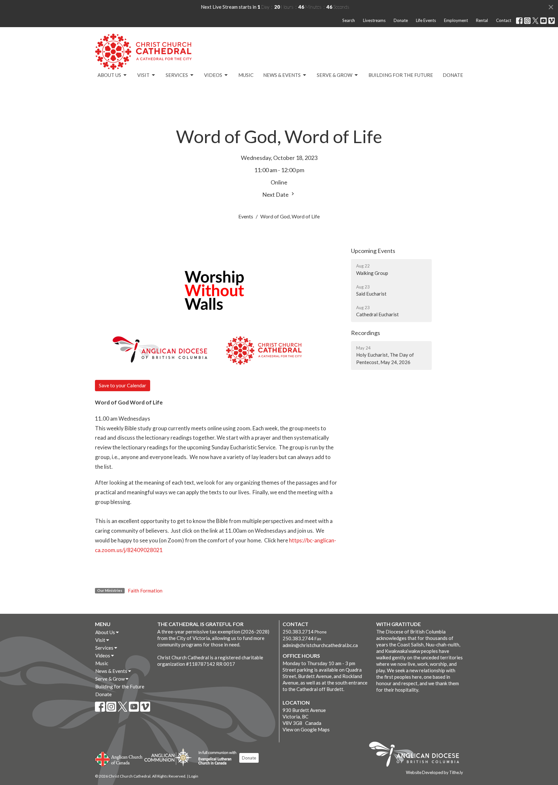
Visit (143, 75)
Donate (401, 20)
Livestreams (374, 20)
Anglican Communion (168, 757)
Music (245, 75)
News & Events (282, 75)
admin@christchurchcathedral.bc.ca (320, 645)
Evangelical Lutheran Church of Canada (215, 758)
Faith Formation (145, 590)
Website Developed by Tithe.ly (434, 772)
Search (348, 20)
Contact (503, 20)
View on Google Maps (306, 729)
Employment (456, 20)
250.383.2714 (298, 631)
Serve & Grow (334, 75)
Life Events (426, 20)
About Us (109, 75)
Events (245, 216)
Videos (213, 75)
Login (193, 776)
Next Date (276, 194)
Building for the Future (400, 75)
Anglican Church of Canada (119, 758)
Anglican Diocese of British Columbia (417, 755)
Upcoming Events (373, 250)
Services (177, 75)
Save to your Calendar (122, 385)
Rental (482, 20)
